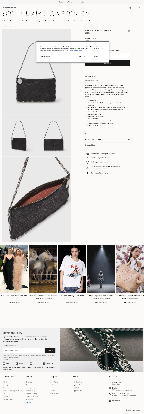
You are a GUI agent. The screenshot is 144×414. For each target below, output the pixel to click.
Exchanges (6, 385)
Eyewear (52, 388)
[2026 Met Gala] (14, 269)
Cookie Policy (30, 391)
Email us (115, 388)
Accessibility (30, 399)
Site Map (29, 382)
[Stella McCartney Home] (46, 13)
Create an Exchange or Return (12, 391)
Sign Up (50, 350)
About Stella (54, 382)
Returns (5, 388)
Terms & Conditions (32, 396)
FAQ (4, 394)
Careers (28, 385)
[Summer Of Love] (130, 269)
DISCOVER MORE (14, 302)
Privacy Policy (9, 369)
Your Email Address (9, 346)
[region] (72, 52)
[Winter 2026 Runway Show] (43, 269)
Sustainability (89, 134)
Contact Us (6, 396)
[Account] (134, 8)
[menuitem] (12, 21)
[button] (36, 71)
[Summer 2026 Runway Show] (101, 269)
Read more (6, 359)
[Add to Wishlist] (129, 30)
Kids (34, 363)
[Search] (130, 8)
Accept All (82, 56)
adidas (21, 363)
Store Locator (117, 382)
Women (8, 363)
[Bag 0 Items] (139, 8)
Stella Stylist (116, 401)
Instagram (79, 388)
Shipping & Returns (91, 145)
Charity (52, 391)
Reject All (97, 56)
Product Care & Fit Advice (93, 139)
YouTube (79, 391)
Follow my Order (8, 399)
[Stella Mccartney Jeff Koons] (72, 269)
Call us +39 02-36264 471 (120, 394)
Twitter (78, 385)
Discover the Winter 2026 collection (72, 2)
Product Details (90, 77)
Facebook (79, 382)
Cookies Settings (31, 394)
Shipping (5, 382)
